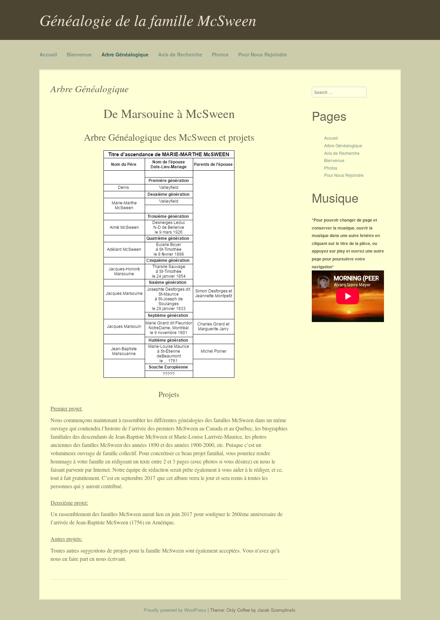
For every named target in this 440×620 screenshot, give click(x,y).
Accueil (48, 54)
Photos (220, 54)
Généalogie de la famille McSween (148, 19)
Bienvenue (79, 54)
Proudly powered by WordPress (175, 610)
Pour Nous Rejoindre (262, 54)
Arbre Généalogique (124, 54)
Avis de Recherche (180, 54)
